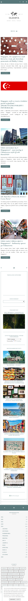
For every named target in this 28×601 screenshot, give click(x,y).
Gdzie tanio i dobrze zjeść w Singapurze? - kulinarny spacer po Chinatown (13, 243)
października (6, 533)
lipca (4, 540)
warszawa (16, 576)
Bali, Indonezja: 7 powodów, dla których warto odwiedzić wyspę (14, 313)
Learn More (12, 599)
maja (3, 545)
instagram (19, 579)
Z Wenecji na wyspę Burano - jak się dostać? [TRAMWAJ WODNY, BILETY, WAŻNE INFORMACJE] (14, 434)
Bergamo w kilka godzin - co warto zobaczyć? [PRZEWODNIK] (14, 487)
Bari (21, 576)
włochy (10, 568)
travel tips (22, 568)
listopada (5, 531)
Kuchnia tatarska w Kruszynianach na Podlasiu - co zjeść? (14, 364)
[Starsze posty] (26, 267)
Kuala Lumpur (11, 579)
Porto (16, 571)
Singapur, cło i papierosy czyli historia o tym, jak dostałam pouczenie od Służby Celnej (13, 58)
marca (4, 550)
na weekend (5, 582)
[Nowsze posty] (1, 267)
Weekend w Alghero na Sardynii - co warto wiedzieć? (14, 417)
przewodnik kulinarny (13, 573)
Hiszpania (4, 579)
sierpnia (4, 538)
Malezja (11, 571)
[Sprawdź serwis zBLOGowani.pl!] (14, 495)
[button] (14, 31)
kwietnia (5, 547)
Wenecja (4, 576)
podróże (10, 576)
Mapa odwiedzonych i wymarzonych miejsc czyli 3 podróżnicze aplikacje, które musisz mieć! (14, 399)
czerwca (5, 543)
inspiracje (4, 568)
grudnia (5, 528)
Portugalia (4, 571)
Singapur (4, 573)
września (5, 535)
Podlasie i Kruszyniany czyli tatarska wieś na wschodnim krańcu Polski (14, 451)
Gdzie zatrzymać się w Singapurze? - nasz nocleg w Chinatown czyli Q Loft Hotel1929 (12, 151)
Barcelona (24, 582)
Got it (18, 599)
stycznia (5, 554)
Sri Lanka (16, 568)
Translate (18, 341)
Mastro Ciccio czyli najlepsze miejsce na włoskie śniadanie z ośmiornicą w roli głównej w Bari (14, 382)
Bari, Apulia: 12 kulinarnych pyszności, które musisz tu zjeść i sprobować (14, 469)
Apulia (22, 573)
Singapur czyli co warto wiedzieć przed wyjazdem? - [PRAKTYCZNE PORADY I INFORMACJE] (14, 104)
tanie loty (17, 582)
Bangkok (21, 571)
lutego (4, 552)
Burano (11, 582)
